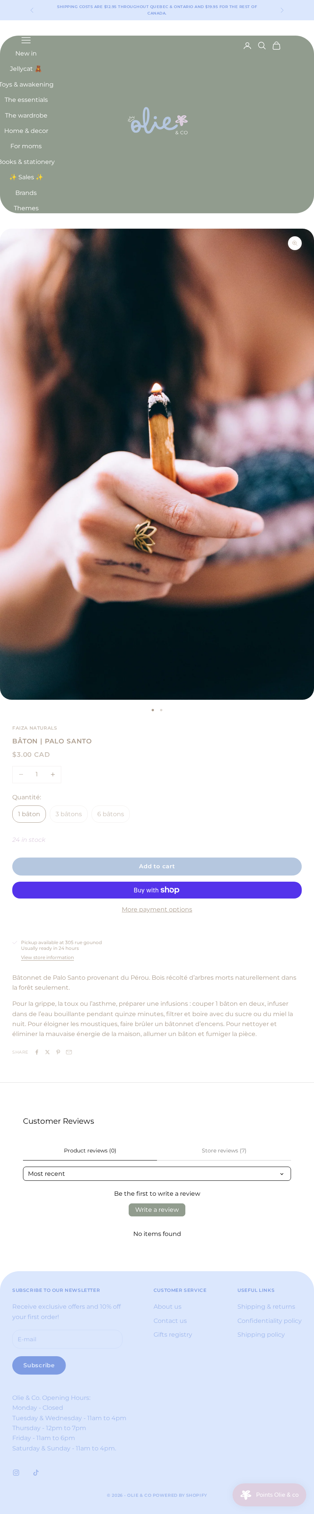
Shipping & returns (266, 1306)
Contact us (170, 1320)
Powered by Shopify (180, 1495)
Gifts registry (173, 1334)
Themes (26, 208)
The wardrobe (26, 115)
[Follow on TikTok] (36, 1472)
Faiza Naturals (34, 728)
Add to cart (157, 866)
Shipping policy (261, 1334)
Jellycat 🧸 (26, 68)
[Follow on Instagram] (16, 1472)
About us (168, 1306)
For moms (26, 146)
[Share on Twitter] (47, 1052)
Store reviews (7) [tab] (224, 1150)
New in (26, 53)
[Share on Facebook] (37, 1052)
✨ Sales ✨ (26, 177)
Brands (26, 192)
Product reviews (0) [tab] (90, 1150)
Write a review (157, 1209)
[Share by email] (69, 1052)
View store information (47, 957)
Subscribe (39, 1365)
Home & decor (26, 130)
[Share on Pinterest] (58, 1052)
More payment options (157, 909)
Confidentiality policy (269, 1320)
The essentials (26, 99)
